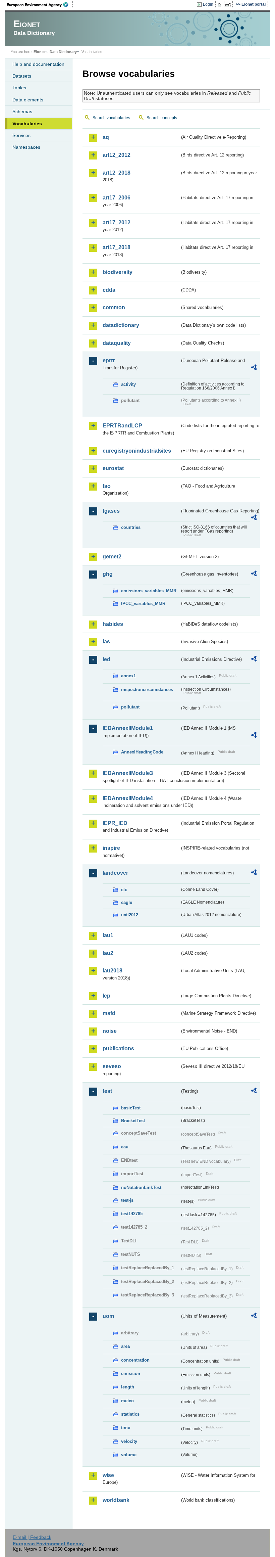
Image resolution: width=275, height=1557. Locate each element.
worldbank (116, 1500)
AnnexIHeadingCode (142, 751)
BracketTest (133, 1120)
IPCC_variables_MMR (143, 603)
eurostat (113, 468)
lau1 (108, 935)
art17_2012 (116, 222)
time (125, 1427)
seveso (112, 1066)
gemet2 (112, 556)
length (127, 1386)
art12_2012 (116, 155)
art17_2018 (116, 247)
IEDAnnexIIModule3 (128, 773)
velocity (129, 1441)
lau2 (108, 953)
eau (124, 1146)
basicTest (131, 1107)
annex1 (128, 675)
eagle (126, 902)
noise (110, 1031)
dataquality (117, 343)
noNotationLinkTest (141, 1187)
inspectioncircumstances (147, 689)
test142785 (132, 1213)
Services (21, 135)
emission (130, 1373)
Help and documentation (38, 64)
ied (106, 659)
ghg (108, 574)
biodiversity (117, 272)
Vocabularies (27, 123)
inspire (111, 848)
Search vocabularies (111, 118)
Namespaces (26, 147)
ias (106, 641)
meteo (127, 1400)
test (107, 1091)
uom (108, 1316)
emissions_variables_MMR (148, 590)
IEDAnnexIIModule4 (128, 798)
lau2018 (112, 970)
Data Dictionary (63, 52)
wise (108, 1475)
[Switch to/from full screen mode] (229, 4)
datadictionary (121, 325)
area (125, 1346)
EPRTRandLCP (122, 425)
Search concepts (162, 118)
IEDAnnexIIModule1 (128, 728)
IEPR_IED (115, 823)
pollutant (130, 706)
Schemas (22, 111)
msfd (109, 1013)
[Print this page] (220, 4)
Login (208, 4)
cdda (109, 290)
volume (128, 1454)
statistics (130, 1414)
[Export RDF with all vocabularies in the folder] (254, 368)
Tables (19, 87)
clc (124, 889)
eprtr (109, 360)
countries (131, 527)
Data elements (27, 99)
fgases (111, 511)
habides (113, 624)
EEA (40, 4)
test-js (127, 1200)
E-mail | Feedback (32, 1537)
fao (107, 486)
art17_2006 (116, 197)
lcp (106, 996)
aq (106, 137)
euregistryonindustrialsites (137, 451)
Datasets (21, 76)
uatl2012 (129, 914)
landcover (115, 873)
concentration (135, 1360)
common (114, 307)
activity (128, 384)
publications (118, 1048)
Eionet (39, 52)
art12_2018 (116, 173)
